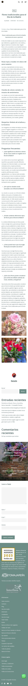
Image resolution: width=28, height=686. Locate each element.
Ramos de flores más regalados (10, 625)
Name (4, 509)
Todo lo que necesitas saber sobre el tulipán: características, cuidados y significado (13, 416)
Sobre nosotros (5, 601)
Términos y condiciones (8, 663)
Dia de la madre (6, 609)
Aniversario (4, 612)
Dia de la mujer (5, 617)
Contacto (4, 604)
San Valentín (5, 635)
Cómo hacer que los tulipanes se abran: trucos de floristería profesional (13, 411)
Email (3, 517)
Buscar (3, 388)
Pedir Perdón (5, 619)
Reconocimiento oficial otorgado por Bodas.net (14, 408)
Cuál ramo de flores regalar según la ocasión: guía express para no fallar (13, 421)
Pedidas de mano (6, 627)
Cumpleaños (5, 614)
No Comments (20, 20)
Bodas (3, 622)
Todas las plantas (6, 649)
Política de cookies (6, 669)
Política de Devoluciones (8, 671)
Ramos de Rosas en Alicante (9, 633)
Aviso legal (4, 661)
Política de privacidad (7, 666)
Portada (4, 29)
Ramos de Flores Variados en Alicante (11, 630)
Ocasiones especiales (7, 643)
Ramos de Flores (6, 651)
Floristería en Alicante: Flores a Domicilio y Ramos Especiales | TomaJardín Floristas (12, 404)
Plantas (3, 641)
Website (4, 525)
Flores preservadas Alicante (8, 638)
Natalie (7, 20)
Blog (14, 10)
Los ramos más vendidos (8, 646)
